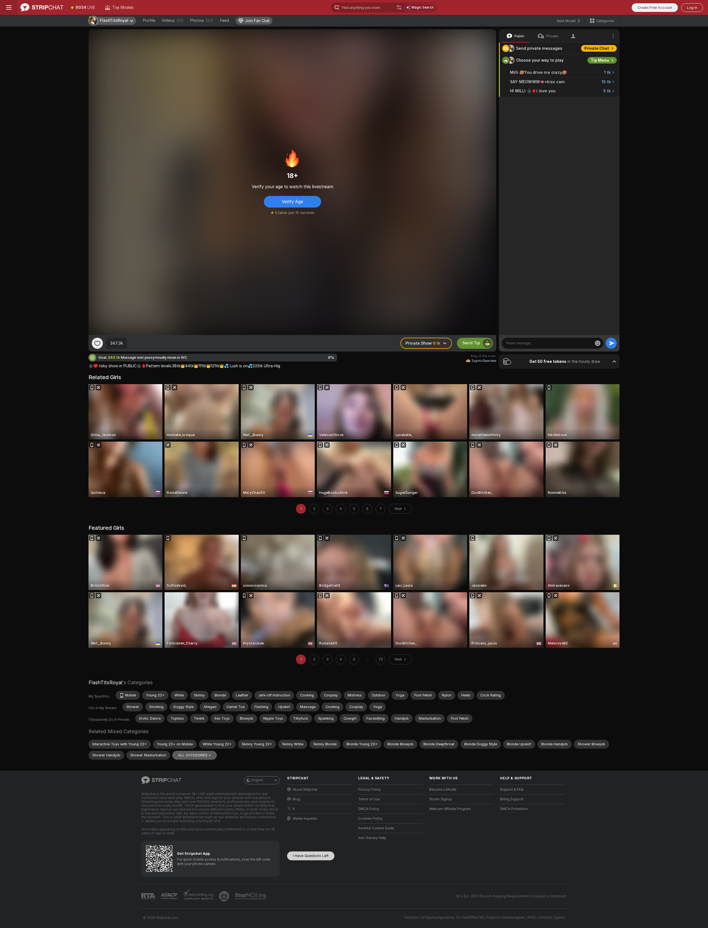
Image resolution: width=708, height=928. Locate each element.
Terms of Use (369, 799)
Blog (296, 799)
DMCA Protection (514, 809)
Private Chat (596, 48)
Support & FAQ (512, 789)
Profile (149, 20)
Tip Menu (600, 60)
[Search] (399, 7)
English (257, 780)
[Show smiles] (597, 343)
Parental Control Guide (376, 828)
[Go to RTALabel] (148, 896)
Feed (224, 20)
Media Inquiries (305, 818)
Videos (172, 20)
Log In (692, 8)
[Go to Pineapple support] (224, 896)
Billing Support (512, 799)
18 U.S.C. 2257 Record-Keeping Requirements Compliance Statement (511, 896)
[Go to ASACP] (169, 896)
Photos (201, 20)
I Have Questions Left (311, 856)
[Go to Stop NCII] (251, 896)
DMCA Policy (368, 809)
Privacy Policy (369, 789)
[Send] (611, 343)
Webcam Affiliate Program (450, 809)
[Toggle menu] (9, 7)
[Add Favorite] (97, 343)
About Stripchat (305, 789)
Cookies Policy (370, 818)
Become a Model (442, 789)
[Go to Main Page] (42, 7)
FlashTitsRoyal (105, 682)
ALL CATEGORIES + (194, 755)
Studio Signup (440, 799)
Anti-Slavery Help (372, 838)
